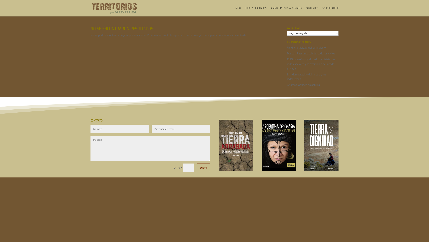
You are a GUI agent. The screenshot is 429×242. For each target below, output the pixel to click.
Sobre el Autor (330, 8)
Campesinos (312, 8)
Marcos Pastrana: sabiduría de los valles (311, 53)
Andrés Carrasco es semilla (303, 85)
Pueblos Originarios (255, 8)
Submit (203, 167)
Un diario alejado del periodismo (306, 47)
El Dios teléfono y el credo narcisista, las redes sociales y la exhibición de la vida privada (311, 64)
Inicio (238, 8)
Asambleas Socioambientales (286, 8)
